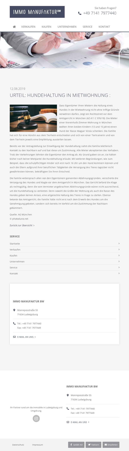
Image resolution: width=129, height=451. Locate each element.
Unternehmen (67, 26)
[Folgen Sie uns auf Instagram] (36, 418)
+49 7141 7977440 (99, 13)
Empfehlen (112, 444)
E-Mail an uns (25, 336)
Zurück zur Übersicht (21, 225)
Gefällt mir (78, 444)
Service (87, 26)
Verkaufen (28, 26)
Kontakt (104, 26)
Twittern (95, 444)
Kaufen (46, 26)
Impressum (37, 444)
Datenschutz (18, 444)
